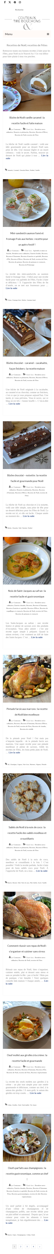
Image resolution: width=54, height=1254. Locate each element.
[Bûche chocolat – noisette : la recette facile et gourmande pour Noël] (27, 445)
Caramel (16, 170)
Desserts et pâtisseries (21, 132)
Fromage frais (16, 300)
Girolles (14, 1105)
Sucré (39, 883)
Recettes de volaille (26, 729)
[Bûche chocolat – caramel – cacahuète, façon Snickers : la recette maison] (27, 332)
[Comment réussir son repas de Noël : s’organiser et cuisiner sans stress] (27, 915)
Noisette (24, 528)
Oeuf (19, 1105)
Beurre (9, 883)
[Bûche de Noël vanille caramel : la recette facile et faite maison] (27, 87)
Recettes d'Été (41, 1070)
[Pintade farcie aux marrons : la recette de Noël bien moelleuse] (27, 678)
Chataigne (13, 764)
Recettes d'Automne (13, 256)
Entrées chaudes (19, 605)
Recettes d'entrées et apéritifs (31, 256)
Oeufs (33, 1235)
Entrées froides (35, 253)
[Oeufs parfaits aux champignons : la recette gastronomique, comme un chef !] (27, 1137)
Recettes (32, 132)
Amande (10, 170)
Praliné (32, 170)
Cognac (19, 764)
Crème (9, 1105)
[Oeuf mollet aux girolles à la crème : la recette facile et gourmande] (27, 1025)
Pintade (44, 764)
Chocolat (15, 528)
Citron (9, 300)
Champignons (21, 1235)
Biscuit (15, 883)
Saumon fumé (31, 300)
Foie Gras (26, 764)
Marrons (32, 764)
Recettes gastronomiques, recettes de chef (26, 1194)
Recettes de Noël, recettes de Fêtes (26, 135)
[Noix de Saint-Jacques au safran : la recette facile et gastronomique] (27, 560)
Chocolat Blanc (24, 170)
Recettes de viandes (39, 726)
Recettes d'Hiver (42, 132)
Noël (20, 528)
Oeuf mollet (25, 1105)
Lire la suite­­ (11, 288)
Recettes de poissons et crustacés (34, 262)
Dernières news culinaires (21, 253)
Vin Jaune (33, 1105)
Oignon (38, 764)
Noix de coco (25, 883)
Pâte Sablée (33, 883)
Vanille (37, 170)
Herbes (24, 300)
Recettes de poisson (15, 262)
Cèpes (14, 1235)
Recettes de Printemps (26, 265)
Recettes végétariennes (39, 1072)
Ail (8, 764)
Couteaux (17, 129)
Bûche (9, 528)
